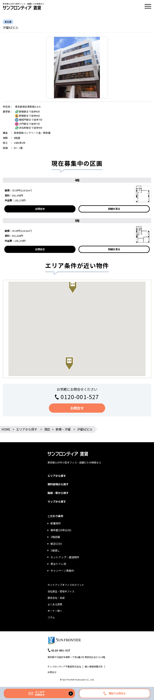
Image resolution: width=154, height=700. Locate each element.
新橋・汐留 (63, 429)
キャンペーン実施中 (62, 570)
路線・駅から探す (58, 493)
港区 (47, 429)
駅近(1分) (56, 544)
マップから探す (57, 501)
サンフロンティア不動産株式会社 (64, 666)
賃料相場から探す (58, 484)
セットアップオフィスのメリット (66, 585)
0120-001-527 (80, 397)
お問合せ (40, 209)
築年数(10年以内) (61, 530)
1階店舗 (55, 537)
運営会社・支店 (56, 598)
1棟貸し (55, 550)
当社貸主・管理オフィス (61, 591)
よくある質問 (55, 604)
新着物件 (56, 523)
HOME (6, 429)
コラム (51, 617)
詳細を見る (114, 209)
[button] (69, 363)
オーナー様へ (55, 610)
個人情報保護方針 (94, 666)
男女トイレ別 (58, 564)
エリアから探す (26, 429)
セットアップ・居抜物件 (65, 557)
